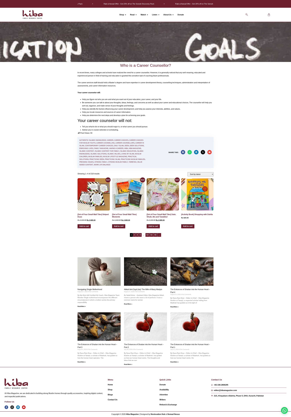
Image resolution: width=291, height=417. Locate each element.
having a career (116, 148)
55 (155, 235)
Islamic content (86, 151)
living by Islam (127, 154)
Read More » (82, 306)
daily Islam (119, 146)
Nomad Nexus (173, 414)
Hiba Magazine (135, 148)
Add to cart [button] (84, 226)
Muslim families (95, 156)
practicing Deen (96, 159)
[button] (246, 15)
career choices (121, 140)
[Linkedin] (18, 407)
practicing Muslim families (133, 159)
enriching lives (86, 148)
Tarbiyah (132, 162)
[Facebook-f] (6, 407)
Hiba (126, 148)
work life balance (102, 165)
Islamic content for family (107, 151)
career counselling (105, 143)
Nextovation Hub (158, 414)
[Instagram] (12, 407)
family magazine (101, 148)
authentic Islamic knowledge (92, 140)
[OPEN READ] (136, 14)
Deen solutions (137, 146)
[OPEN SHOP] (125, 14)
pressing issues (86, 162)
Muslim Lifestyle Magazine (115, 156)
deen (127, 146)
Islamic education (128, 151)
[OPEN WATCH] (147, 14)
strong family (100, 162)
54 (151, 235)
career (110, 140)
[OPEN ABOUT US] (173, 14)
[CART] (269, 14)
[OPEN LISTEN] (159, 14)
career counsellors (125, 143)
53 (147, 235)
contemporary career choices (99, 146)
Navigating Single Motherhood (90, 289)
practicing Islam (112, 159)
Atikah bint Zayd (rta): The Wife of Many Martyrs (143, 289)
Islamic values (113, 154)
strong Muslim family (118, 162)
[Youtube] (24, 407)
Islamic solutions (98, 154)
